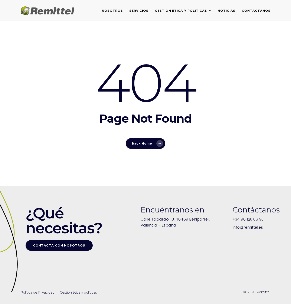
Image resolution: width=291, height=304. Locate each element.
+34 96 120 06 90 (248, 219)
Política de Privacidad (38, 292)
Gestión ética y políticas (78, 292)
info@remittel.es (248, 227)
